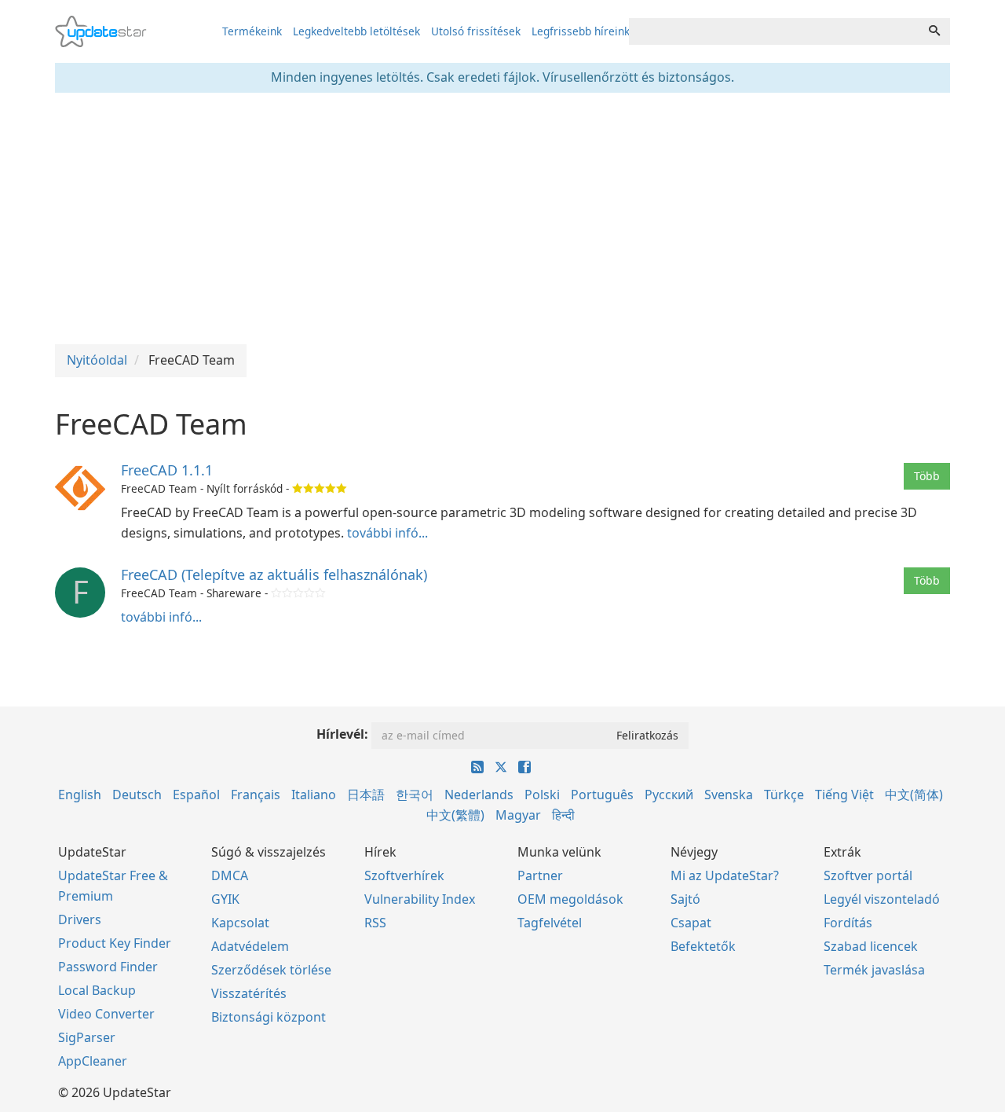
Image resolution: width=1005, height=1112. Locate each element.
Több (927, 475)
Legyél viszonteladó (882, 899)
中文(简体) (914, 794)
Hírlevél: (342, 734)
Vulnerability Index (419, 899)
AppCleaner (92, 1061)
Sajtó (685, 899)
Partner (540, 875)
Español (196, 794)
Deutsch (137, 794)
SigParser (86, 1037)
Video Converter (106, 1013)
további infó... (387, 532)
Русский (669, 794)
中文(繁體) (455, 815)
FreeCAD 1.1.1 (167, 470)
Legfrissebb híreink (581, 31)
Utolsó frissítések (476, 31)
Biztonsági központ (268, 1017)
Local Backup (97, 990)
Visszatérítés (249, 993)
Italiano (313, 794)
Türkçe (784, 794)
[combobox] (774, 31)
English (79, 794)
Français (255, 794)
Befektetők (703, 946)
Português (602, 794)
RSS (375, 922)
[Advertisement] (502, 218)
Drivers (79, 919)
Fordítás (848, 922)
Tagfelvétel (549, 922)
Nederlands (478, 794)
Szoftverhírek (404, 875)
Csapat (691, 922)
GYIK (225, 899)
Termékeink (252, 31)
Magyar (518, 815)
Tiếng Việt (844, 794)
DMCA (229, 875)
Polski (542, 794)
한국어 (414, 794)
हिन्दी (563, 815)
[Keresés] (934, 31)
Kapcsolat (240, 922)
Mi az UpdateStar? (725, 875)
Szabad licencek (871, 946)
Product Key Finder (114, 943)
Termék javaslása (874, 969)
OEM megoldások (570, 899)
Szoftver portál (868, 875)
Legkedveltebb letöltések (356, 31)
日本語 (366, 794)
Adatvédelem (250, 946)
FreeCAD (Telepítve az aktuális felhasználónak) (274, 574)
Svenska (728, 794)
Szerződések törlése (271, 969)
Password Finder (108, 966)
